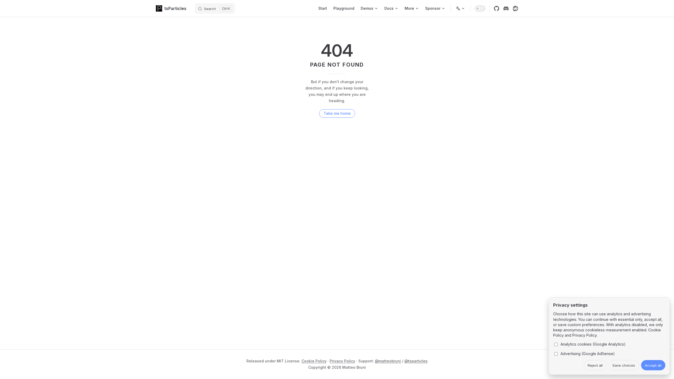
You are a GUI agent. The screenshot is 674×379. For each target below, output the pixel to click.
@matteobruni (388, 361)
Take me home (337, 113)
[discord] (506, 8)
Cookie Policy (313, 361)
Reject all (595, 365)
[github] (496, 8)
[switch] (480, 8)
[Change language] (460, 8)
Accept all (653, 365)
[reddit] (515, 8)
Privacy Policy (342, 361)
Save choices (623, 365)
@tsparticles (416, 361)
